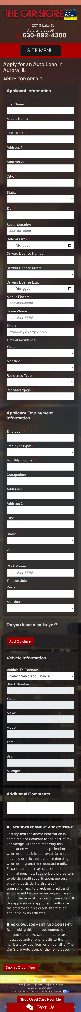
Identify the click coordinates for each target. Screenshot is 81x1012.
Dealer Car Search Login (40, 988)
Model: (12, 727)
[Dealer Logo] (40, 14)
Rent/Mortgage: (19, 390)
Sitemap (34, 991)
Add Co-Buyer (20, 641)
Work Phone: (17, 566)
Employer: (15, 431)
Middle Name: (17, 118)
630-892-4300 (44, 35)
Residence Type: (20, 375)
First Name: (16, 104)
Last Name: (16, 133)
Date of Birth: (17, 239)
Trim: (11, 742)
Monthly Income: (20, 460)
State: (11, 192)
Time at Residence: (22, 340)
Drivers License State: (24, 268)
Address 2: (15, 162)
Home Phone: (17, 311)
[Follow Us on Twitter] (36, 980)
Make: (11, 713)
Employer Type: (19, 446)
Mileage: (13, 771)
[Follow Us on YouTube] (44, 980)
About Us (29, 984)
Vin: (10, 756)
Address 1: (15, 147)
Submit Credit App (20, 967)
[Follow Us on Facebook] (28, 980)
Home (20, 984)
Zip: (10, 208)
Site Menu (40, 50)
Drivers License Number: (26, 253)
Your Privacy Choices (50, 991)
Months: (13, 361)
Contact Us (42, 984)
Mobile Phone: (18, 297)
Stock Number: (18, 684)
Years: (12, 347)
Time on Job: (17, 581)
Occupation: (16, 475)
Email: (11, 326)
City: (10, 176)
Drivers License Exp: (23, 282)
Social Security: (19, 224)
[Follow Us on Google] (52, 980)
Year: (11, 699)
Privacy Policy (56, 984)
